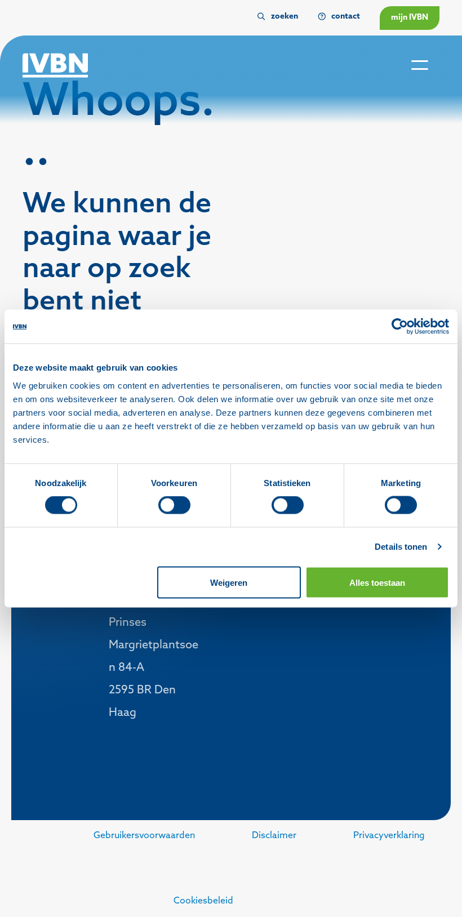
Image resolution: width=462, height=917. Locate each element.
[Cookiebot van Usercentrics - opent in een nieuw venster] (399, 326)
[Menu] (419, 65)
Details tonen (401, 546)
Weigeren (228, 582)
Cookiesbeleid (203, 901)
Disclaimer (274, 835)
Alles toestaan (377, 582)
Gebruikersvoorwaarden (144, 835)
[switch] (174, 505)
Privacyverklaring (389, 835)
